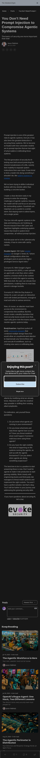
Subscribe (20, 384)
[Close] (35, 365)
